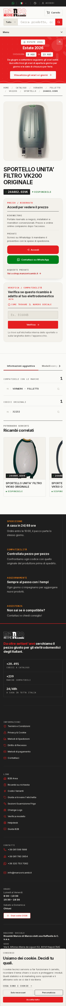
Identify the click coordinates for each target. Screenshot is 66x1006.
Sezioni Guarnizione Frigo (22, 803)
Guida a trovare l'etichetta (22, 797)
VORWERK (38, 87)
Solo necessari (18, 992)
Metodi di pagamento (19, 751)
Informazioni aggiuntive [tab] (21, 365)
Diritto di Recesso (17, 745)
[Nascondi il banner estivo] (59, 41)
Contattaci (13, 757)
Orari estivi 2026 (19, 915)
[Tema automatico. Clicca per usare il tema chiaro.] (35, 3)
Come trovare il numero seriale (31, 304)
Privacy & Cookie (17, 732)
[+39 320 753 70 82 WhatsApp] (13, 3)
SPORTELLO (30, 91)
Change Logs (15, 810)
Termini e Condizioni (19, 726)
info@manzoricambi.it (20, 872)
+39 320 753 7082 (18, 863)
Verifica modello (16, 816)
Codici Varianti (16, 790)
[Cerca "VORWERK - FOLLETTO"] (58, 389)
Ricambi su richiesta (19, 784)
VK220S (13, 91)
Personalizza (48, 992)
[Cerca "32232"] (58, 412)
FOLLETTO (55, 87)
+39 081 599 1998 (17, 849)
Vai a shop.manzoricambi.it (22, 273)
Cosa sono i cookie (16, 986)
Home (6, 87)
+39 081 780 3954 (18, 856)
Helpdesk (13, 822)
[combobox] (36, 22)
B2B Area (13, 778)
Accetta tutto (32, 999)
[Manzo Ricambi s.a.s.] (14, 635)
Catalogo (21, 87)
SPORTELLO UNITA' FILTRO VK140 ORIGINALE (24, 484)
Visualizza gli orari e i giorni (31, 75)
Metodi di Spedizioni (19, 738)
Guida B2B (13, 829)
